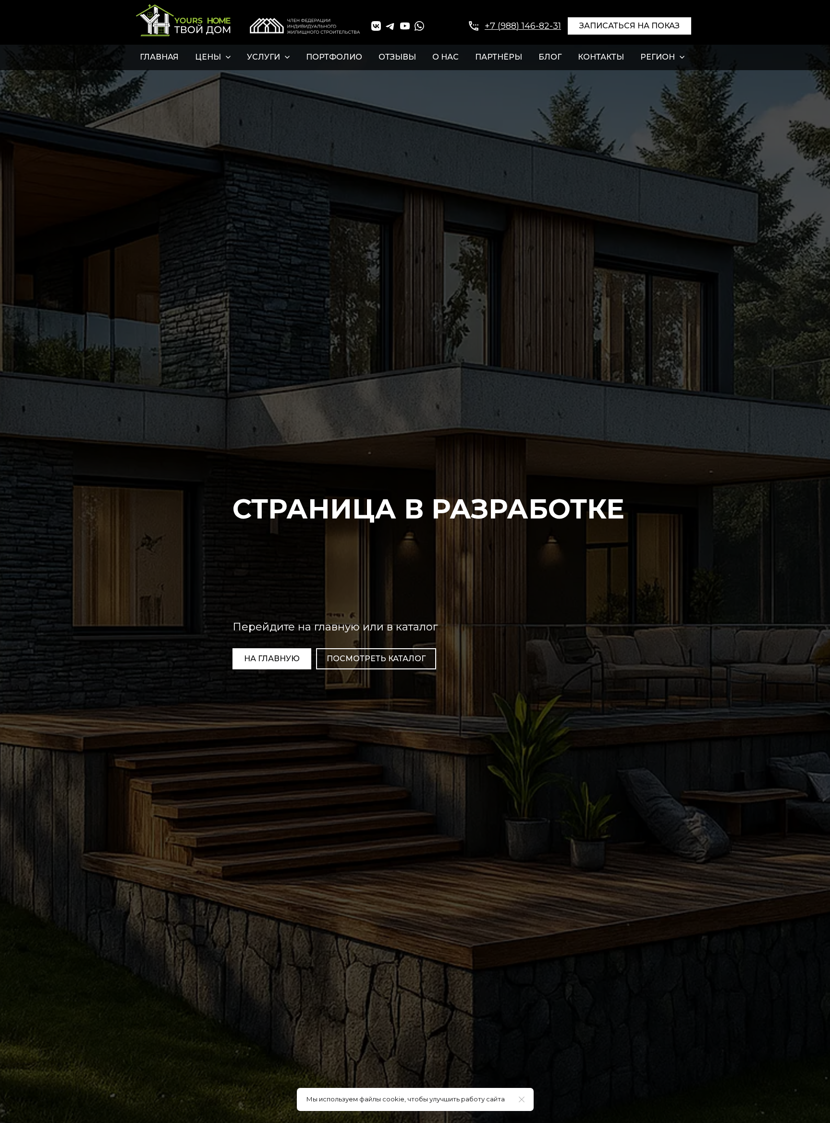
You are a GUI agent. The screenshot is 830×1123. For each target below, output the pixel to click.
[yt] (405, 26)
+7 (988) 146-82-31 (523, 26)
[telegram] (390, 26)
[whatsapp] (419, 26)
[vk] (376, 26)
